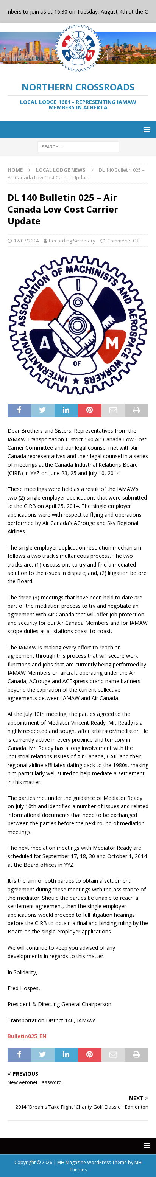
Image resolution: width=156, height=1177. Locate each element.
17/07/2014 (26, 240)
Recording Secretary (72, 240)
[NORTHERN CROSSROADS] (78, 68)
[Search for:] (78, 146)
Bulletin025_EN (27, 1036)
